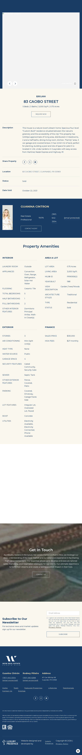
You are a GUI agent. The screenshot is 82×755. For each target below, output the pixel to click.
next (15, 83)
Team (16, 688)
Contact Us (7, 691)
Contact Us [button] (41, 574)
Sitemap (22, 691)
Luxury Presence (49, 742)
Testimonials (68, 688)
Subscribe (63, 634)
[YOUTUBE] (46, 698)
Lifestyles (52, 688)
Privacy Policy (55, 627)
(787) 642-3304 (54, 218)
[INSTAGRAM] (41, 698)
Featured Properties (33, 688)
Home (5, 688)
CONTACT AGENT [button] (31, 228)
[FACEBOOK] (36, 698)
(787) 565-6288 (29, 678)
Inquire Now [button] (41, 114)
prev (9, 83)
